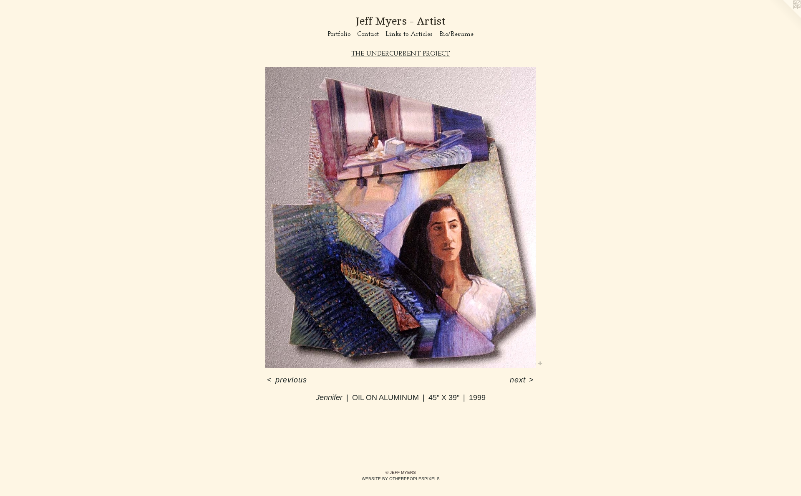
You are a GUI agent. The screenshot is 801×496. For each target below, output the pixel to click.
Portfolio (338, 34)
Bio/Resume (456, 34)
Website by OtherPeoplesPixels (401, 478)
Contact (368, 34)
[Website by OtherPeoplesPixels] (784, 16)
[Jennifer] (400, 217)
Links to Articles (409, 34)
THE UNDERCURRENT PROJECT (400, 54)
